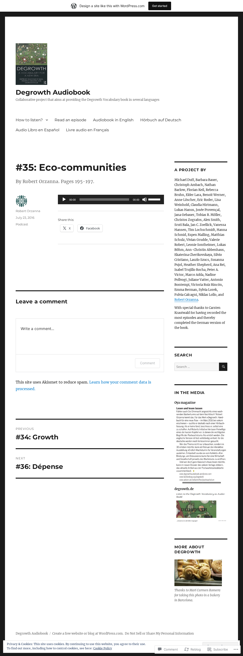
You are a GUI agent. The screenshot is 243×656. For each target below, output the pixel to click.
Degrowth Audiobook (53, 92)
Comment (147, 363)
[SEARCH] (223, 367)
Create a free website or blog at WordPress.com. (87, 634)
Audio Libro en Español (37, 130)
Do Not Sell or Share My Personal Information (159, 634)
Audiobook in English (113, 120)
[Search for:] (196, 367)
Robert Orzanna (28, 211)
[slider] (155, 199)
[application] (111, 199)
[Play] (64, 199)
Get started (159, 6)
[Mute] (144, 199)
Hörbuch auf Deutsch (160, 120)
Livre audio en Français (87, 130)
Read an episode (70, 120)
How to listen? (29, 120)
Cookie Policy (102, 648)
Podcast (22, 224)
